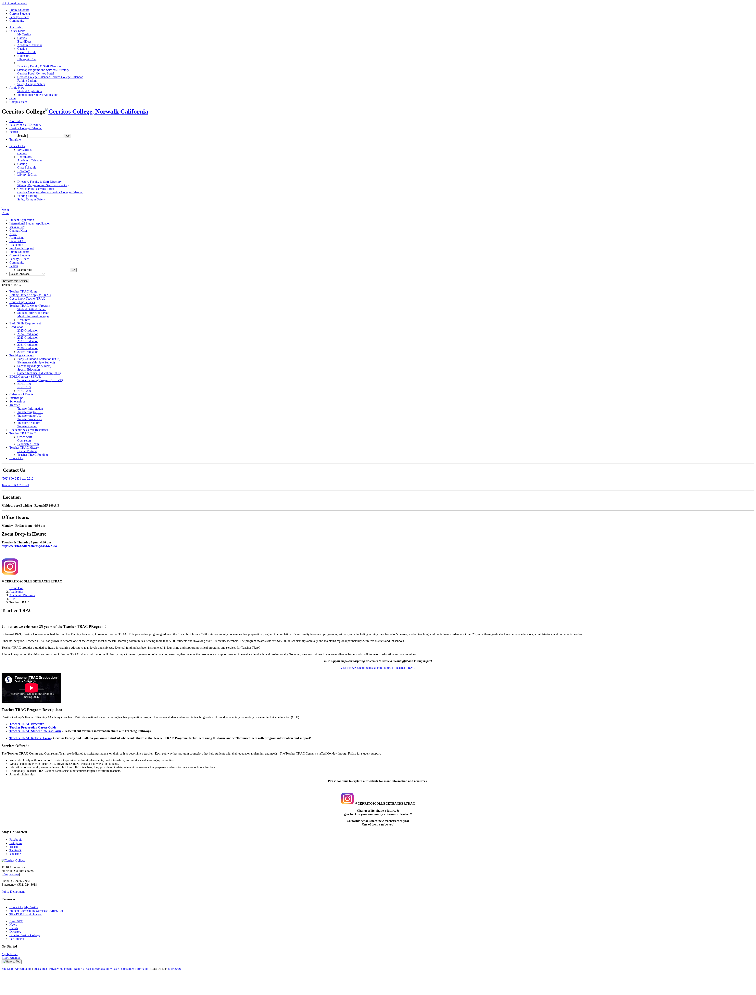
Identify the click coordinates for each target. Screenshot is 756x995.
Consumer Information (135, 968)
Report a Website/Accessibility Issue (96, 968)
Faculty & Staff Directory (39, 66)
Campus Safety (31, 84)
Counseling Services (22, 302)
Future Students (19, 10)
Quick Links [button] (18, 31)
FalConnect (16, 938)
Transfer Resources (29, 422)
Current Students (19, 13)
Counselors (24, 440)
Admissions (16, 237)
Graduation (16, 327)
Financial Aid (17, 241)
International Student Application (37, 94)
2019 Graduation (27, 351)
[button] (13, 131)
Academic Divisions (22, 595)
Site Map (7, 968)
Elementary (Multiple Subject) (36, 362)
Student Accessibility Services (28, 910)
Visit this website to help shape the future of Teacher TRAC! (378, 667)
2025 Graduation (27, 330)
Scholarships (17, 401)
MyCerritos (24, 34)
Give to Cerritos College (24, 935)
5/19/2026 (174, 968)
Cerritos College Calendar (50, 77)
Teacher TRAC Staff (22, 433)
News (13, 924)
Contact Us (16, 458)
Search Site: (25, 269)
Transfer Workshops (29, 419)
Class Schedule (26, 52)
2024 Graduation (27, 334)
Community (16, 20)
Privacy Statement (60, 968)
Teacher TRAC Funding (32, 454)
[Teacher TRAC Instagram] (10, 574)
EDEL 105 (24, 387)
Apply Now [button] (17, 87)
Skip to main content (14, 3)
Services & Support (21, 248)
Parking (27, 80)
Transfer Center (27, 426)
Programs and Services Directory (43, 70)
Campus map (11, 874)
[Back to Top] (12, 962)
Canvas (22, 38)
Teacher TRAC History (24, 447)
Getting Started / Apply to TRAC (30, 295)
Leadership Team (28, 444)
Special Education (28, 369)
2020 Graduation (27, 348)
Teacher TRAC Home (23, 291)
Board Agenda (11, 957)
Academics (16, 244)
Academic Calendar (29, 45)
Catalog (22, 48)
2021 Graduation (27, 344)
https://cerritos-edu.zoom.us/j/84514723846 (30, 546)
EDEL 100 (24, 383)
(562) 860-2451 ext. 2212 (17, 478)
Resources (23, 319)
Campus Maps (18, 101)
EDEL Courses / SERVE (25, 376)
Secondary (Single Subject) (34, 366)
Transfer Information (30, 408)
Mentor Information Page (33, 316)
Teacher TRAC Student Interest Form (35, 731)
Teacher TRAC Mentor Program (29, 305)
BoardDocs (24, 41)
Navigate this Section (15, 280)
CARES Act (55, 910)
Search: (22, 135)
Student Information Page (33, 312)
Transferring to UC (29, 415)
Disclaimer (40, 968)
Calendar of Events (21, 394)
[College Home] (96, 111)
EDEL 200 (24, 390)
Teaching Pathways (21, 355)
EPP (12, 598)
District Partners (27, 451)
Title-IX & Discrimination (25, 914)
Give (12, 98)
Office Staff (24, 437)
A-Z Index (16, 27)
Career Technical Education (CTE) (39, 373)
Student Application (29, 91)
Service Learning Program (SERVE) (40, 380)
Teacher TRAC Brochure (26, 724)
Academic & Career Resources (28, 429)
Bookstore (23, 55)
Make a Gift (16, 227)
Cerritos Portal (35, 73)
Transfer (14, 405)
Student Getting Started (31, 309)
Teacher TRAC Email (15, 485)
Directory (15, 931)
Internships (16, 398)
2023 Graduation (27, 337)
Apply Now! (10, 954)
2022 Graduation (27, 341)
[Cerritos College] (13, 860)
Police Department (13, 891)
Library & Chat (26, 59)
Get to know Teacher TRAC (27, 298)
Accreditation (23, 968)
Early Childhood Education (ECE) (38, 359)
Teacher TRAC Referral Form (30, 738)
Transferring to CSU (30, 412)
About (13, 234)
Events (13, 928)
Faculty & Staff (19, 17)
